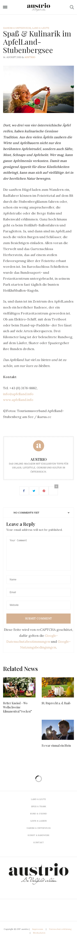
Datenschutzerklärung (60, 929)
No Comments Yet (26, 512)
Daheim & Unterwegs (17, 28)
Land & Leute (40, 28)
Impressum (37, 929)
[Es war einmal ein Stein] (58, 730)
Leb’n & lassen (38, 821)
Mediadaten (39, 932)
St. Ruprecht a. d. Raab (56, 703)
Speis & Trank (38, 806)
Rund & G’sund (38, 813)
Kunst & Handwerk (38, 835)
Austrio (30, 57)
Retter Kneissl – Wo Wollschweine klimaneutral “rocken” (17, 707)
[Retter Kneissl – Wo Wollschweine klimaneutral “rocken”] (19, 687)
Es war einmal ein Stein (56, 745)
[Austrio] (38, 7)
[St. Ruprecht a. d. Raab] (58, 687)
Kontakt (38, 842)
